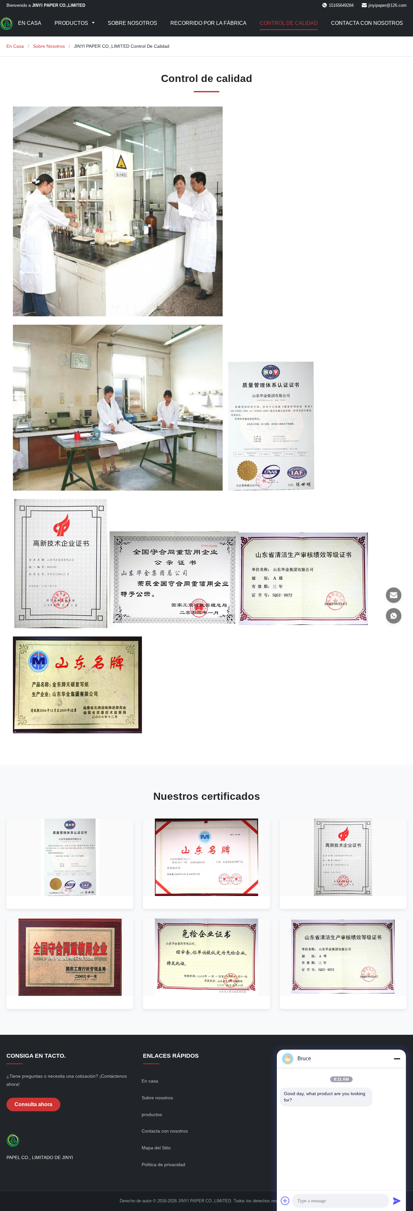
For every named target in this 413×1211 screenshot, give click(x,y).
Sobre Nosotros (49, 46)
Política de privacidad (163, 1164)
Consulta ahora (33, 1104)
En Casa (15, 46)
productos (152, 1114)
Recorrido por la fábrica (208, 23)
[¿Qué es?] (393, 616)
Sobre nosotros (132, 23)
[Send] (397, 1201)
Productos (72, 23)
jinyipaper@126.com (387, 5)
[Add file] (285, 1201)
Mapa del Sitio (156, 1147)
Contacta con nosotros (367, 23)
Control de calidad (289, 23)
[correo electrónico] (393, 595)
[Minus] (397, 1059)
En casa (29, 23)
